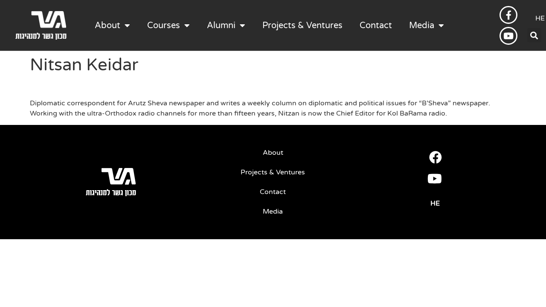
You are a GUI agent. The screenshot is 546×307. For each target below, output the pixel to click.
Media (421, 25)
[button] (534, 35)
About (107, 25)
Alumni (221, 25)
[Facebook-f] (508, 15)
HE (435, 203)
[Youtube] (508, 36)
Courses (163, 25)
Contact (376, 25)
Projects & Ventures (302, 25)
